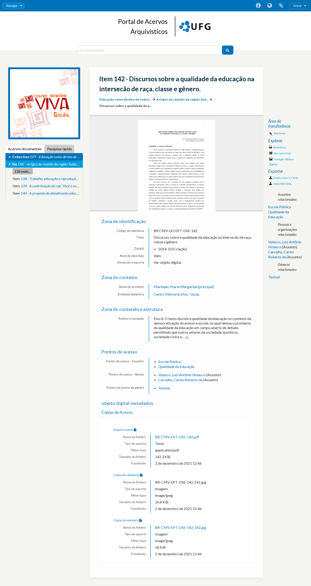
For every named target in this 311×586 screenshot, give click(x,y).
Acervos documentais (25, 149)
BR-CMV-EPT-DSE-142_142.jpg (180, 527)
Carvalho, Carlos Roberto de (180, 380)
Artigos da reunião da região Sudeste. (183, 99)
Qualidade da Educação (176, 366)
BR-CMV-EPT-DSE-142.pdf (177, 437)
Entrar (297, 6)
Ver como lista (282, 153)
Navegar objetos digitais (281, 161)
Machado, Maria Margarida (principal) (184, 286)
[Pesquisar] (227, 50)
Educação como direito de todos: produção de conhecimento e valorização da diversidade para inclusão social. (126, 99)
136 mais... (22, 171)
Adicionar (280, 133)
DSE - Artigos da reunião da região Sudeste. (49, 164)
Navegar (12, 6)
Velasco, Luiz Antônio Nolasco (181, 375)
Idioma (269, 5)
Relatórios (279, 147)
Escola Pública (169, 361)
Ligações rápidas (258, 5)
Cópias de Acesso (117, 412)
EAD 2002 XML (282, 183)
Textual (164, 388)
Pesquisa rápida (59, 149)
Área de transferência (281, 5)
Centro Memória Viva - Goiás (176, 294)
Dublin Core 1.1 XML (285, 178)
